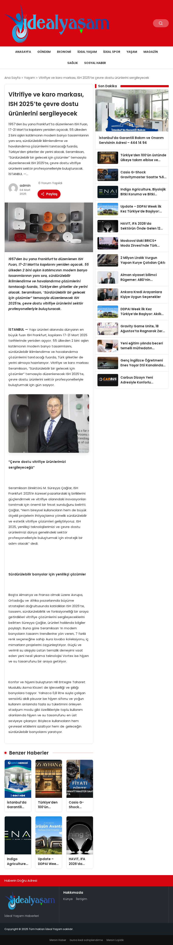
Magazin (150, 52)
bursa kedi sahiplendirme (86, 940)
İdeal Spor (111, 52)
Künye (68, 899)
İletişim (81, 899)
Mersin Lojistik (115, 940)
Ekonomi (64, 52)
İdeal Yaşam (87, 52)
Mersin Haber (58, 940)
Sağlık (72, 63)
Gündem (44, 52)
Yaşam (132, 52)
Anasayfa (23, 52)
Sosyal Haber (95, 63)
